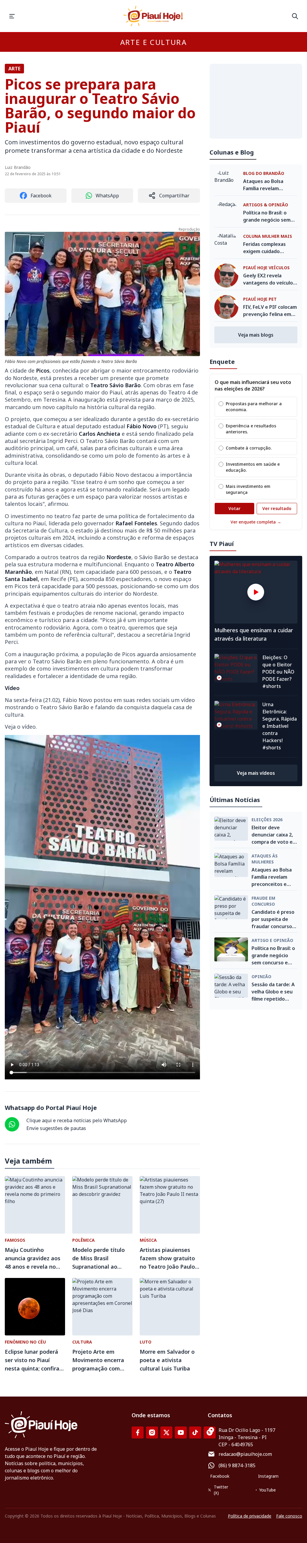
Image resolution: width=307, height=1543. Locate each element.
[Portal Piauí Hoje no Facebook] (138, 1432)
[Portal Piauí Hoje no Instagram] (152, 1432)
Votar (234, 508)
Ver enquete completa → (256, 522)
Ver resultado (276, 508)
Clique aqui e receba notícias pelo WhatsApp (76, 1120)
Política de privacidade (249, 1516)
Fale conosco (289, 1516)
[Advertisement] (256, 101)
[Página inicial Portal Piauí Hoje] (153, 16)
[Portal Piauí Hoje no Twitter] (166, 1432)
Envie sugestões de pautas (56, 1128)
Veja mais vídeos (256, 773)
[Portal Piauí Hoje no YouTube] (181, 1432)
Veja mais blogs (255, 335)
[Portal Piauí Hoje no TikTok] (195, 1432)
